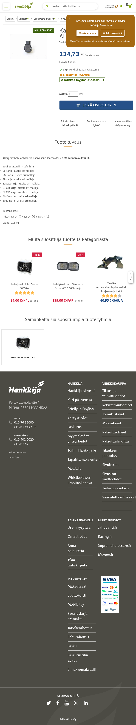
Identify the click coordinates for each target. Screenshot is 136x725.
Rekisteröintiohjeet (117, 405)
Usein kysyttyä (79, 527)
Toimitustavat (113, 414)
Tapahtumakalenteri (84, 459)
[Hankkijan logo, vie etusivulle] (25, 5)
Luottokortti (77, 595)
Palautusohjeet (114, 432)
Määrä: (63, 94)
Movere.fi (105, 554)
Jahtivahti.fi (107, 527)
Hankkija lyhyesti (81, 390)
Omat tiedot (77, 536)
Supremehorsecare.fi (114, 545)
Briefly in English (81, 408)
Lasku (72, 645)
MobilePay (76, 604)
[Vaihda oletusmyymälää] (116, 6)
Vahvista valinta (87, 33)
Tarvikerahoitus (80, 627)
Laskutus (75, 426)
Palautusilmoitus (115, 441)
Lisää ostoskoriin (99, 105)
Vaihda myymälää (112, 33)
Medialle (74, 468)
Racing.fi (105, 536)
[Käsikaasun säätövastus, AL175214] (28, 46)
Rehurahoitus (78, 636)
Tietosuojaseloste (115, 488)
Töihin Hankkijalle (82, 450)
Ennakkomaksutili (82, 669)
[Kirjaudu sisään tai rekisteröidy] (121, 6)
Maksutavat (111, 423)
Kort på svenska (80, 399)
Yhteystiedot (77, 417)
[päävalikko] (6, 6)
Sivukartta (110, 464)
